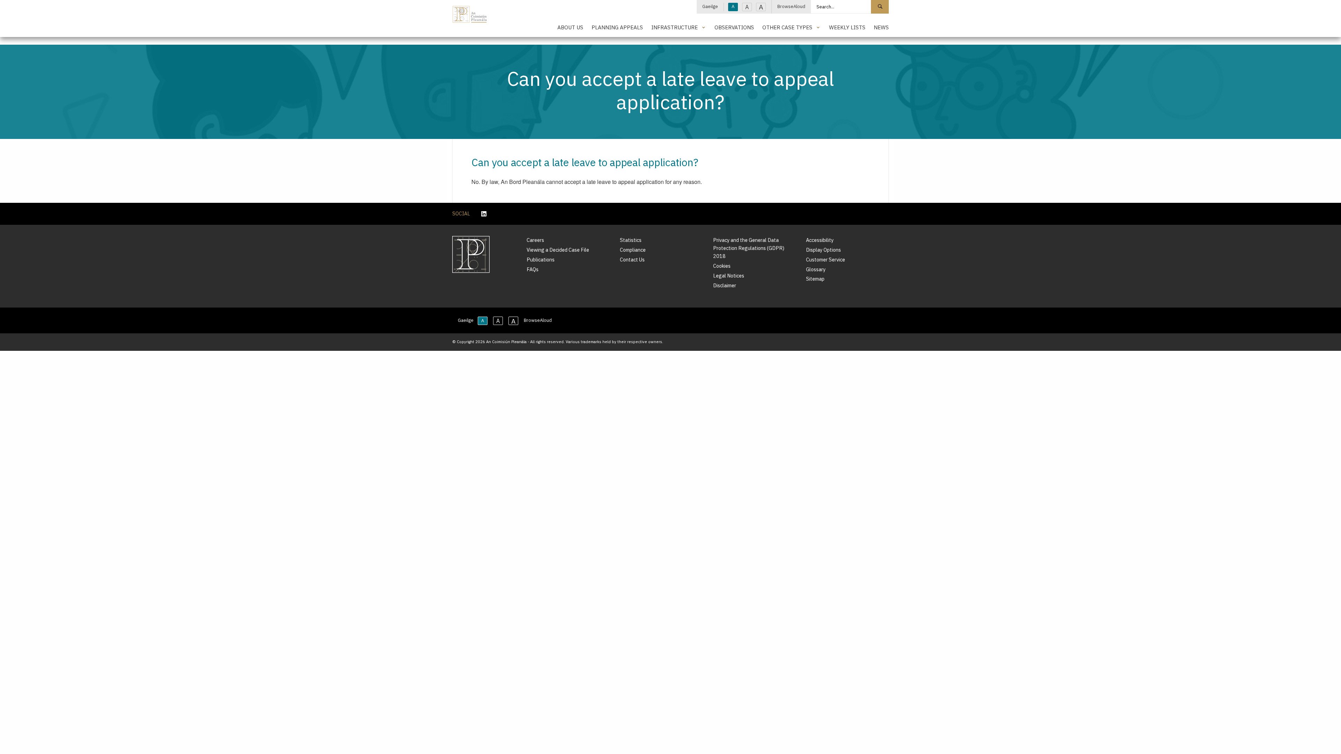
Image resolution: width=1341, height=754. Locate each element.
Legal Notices (728, 275)
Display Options (823, 249)
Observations (734, 27)
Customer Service (825, 259)
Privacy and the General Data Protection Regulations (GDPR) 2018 (748, 248)
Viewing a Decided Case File (558, 249)
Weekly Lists (847, 27)
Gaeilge (710, 6)
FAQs (532, 269)
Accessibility (820, 240)
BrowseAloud (791, 6)
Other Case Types (787, 27)
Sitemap (815, 278)
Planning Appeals (617, 27)
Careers (535, 240)
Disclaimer (724, 285)
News (881, 27)
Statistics (631, 240)
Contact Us (632, 259)
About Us (570, 27)
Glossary (816, 269)
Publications (541, 259)
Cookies (722, 266)
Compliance (633, 249)
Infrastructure (674, 27)
